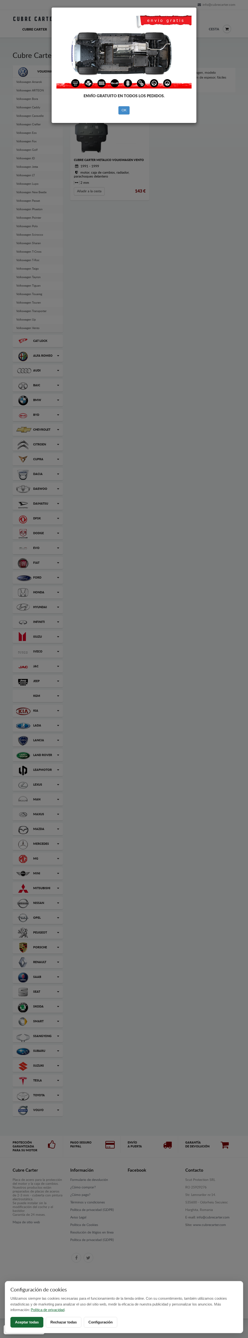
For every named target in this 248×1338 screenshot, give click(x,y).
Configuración (100, 1322)
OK (124, 110)
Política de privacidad (47, 1310)
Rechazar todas (63, 1322)
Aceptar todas (27, 1322)
